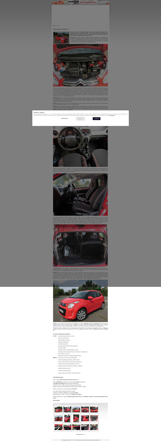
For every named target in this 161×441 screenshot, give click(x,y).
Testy (58, 25)
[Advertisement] (80, 15)
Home (54, 25)
